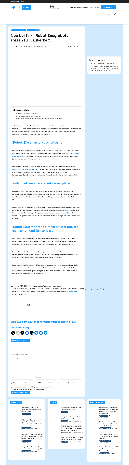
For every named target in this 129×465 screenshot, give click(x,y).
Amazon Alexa (33, 169)
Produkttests (64, 336)
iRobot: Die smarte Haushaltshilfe (26, 113)
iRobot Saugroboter (58, 126)
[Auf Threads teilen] (32, 333)
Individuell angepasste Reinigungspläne (28, 116)
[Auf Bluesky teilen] (36, 333)
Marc (70, 412)
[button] (113, 14)
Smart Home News (76, 337)
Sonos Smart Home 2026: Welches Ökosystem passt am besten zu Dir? (31, 409)
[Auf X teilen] (22, 333)
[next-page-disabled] (15, 347)
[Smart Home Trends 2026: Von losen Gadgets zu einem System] (93, 435)
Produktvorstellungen (18, 30)
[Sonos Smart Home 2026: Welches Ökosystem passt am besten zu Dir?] (15, 409)
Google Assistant (18, 169)
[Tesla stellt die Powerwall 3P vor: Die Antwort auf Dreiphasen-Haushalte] (93, 448)
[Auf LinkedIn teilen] (41, 333)
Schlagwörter (26, 336)
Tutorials (65, 337)
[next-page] (14, 456)
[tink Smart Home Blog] (29, 7)
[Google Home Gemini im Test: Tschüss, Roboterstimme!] (55, 418)
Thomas (111, 415)
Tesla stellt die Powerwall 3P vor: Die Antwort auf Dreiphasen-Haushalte (108, 449)
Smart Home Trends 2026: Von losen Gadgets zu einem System (108, 436)
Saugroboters (66, 210)
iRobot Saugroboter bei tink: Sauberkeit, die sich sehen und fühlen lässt (39, 118)
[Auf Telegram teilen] (45, 333)
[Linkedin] (111, 1)
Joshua (34, 414)
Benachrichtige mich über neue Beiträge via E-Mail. (29, 389)
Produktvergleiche (76, 336)
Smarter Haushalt (33, 30)
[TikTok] (114, 1)
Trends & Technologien (105, 428)
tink (17, 46)
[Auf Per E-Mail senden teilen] (18, 333)
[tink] (13, 46)
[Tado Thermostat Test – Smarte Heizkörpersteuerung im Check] (55, 439)
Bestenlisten (55, 337)
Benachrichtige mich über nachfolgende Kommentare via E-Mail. (33, 387)
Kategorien (53, 336)
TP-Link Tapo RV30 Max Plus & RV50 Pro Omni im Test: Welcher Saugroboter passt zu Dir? (71, 428)
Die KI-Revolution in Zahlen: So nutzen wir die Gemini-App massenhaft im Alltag (109, 424)
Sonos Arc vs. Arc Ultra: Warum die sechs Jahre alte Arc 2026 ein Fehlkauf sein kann (32, 436)
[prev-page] (12, 347)
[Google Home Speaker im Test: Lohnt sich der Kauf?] (55, 409)
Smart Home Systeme (40, 336)
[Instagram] (109, 1)
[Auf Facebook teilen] (27, 333)
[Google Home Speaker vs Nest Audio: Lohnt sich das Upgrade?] (15, 448)
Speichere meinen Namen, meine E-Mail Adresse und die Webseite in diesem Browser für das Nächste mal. (47, 383)
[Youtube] (117, 1)
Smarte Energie (103, 415)
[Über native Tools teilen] (13, 333)
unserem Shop (72, 291)
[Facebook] (106, 1)
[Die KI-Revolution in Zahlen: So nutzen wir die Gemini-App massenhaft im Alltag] (93, 423)
